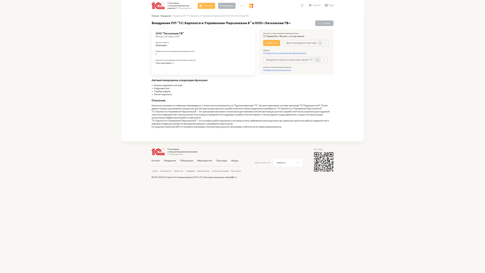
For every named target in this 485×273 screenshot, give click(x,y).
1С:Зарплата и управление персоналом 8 (284, 53)
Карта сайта (236, 171)
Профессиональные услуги (277, 70)
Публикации (186, 161)
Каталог (156, 161)
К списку (325, 23)
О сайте (155, 171)
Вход (331, 5)
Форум (234, 161)
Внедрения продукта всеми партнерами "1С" (293, 60)
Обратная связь (203, 171)
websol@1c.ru (231, 177)
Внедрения (166, 16)
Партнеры (221, 161)
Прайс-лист (179, 171)
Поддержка (190, 171)
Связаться (271, 43)
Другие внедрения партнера (304, 43)
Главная (155, 16)
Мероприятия (204, 161)
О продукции (227, 6)
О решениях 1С (166, 171)
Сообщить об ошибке (220, 171)
